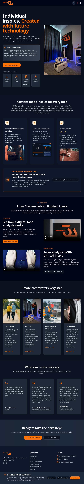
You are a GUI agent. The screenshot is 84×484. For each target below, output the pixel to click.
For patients (33, 456)
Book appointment (13, 65)
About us (32, 469)
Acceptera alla (75, 478)
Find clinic (53, 437)
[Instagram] (3, 463)
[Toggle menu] (80, 3)
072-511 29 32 (63, 459)
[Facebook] (6, 463)
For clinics (33, 459)
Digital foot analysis (36, 461)
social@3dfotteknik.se (66, 462)
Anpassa (52, 478)
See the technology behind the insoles (64, 180)
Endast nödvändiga (63, 478)
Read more (8, 351)
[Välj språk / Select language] (77, 3)
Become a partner (35, 467)
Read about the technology (52, 271)
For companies (34, 464)
